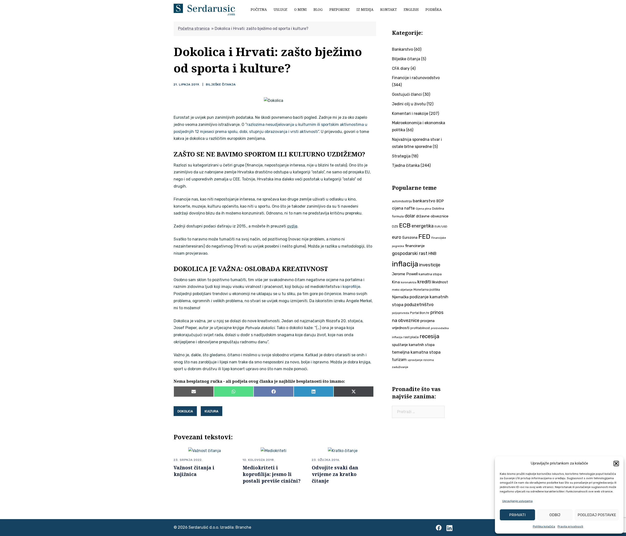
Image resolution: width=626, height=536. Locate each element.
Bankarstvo (402, 49)
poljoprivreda (400, 313)
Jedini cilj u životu (409, 104)
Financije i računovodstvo (416, 77)
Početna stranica (194, 28)
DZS (395, 226)
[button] (616, 463)
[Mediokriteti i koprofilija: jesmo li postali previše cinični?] (273, 450)
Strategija (401, 156)
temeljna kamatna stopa (416, 352)
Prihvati (517, 515)
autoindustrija (402, 201)
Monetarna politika (427, 289)
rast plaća (411, 337)
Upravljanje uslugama (517, 501)
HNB (432, 253)
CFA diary (401, 68)
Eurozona (409, 237)
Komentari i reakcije (410, 113)
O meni (300, 9)
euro (396, 237)
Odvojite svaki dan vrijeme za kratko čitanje (335, 474)
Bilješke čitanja (221, 84)
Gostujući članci (407, 94)
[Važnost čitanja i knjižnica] (204, 450)
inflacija (405, 264)
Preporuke (339, 9)
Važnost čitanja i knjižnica (194, 470)
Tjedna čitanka (406, 165)
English (411, 9)
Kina (396, 282)
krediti (424, 282)
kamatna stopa (430, 274)
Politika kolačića (544, 526)
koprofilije (351, 286)
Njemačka (400, 297)
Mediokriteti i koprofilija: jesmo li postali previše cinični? (272, 474)
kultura (211, 411)
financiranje (415, 246)
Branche (243, 527)
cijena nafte (403, 208)
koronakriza (408, 282)
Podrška (433, 9)
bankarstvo (424, 200)
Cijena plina (423, 208)
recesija (429, 336)
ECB (405, 225)
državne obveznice (432, 216)
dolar (410, 215)
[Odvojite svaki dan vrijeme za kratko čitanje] (343, 450)
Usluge (280, 9)
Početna (259, 9)
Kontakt (388, 9)
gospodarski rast (409, 253)
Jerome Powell (405, 274)
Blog (318, 9)
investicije (429, 265)
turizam (399, 359)
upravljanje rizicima (421, 360)
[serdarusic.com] (204, 9)
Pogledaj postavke (597, 515)
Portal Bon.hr (419, 313)
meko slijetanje (402, 289)
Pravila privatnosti (570, 526)
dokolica (185, 411)
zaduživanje (400, 367)
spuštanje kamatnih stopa (413, 345)
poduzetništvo (419, 304)
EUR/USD (441, 226)
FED (424, 236)
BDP (440, 201)
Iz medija (365, 9)
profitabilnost (420, 328)
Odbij (554, 515)
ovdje (292, 226)
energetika (423, 226)
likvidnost (440, 282)
